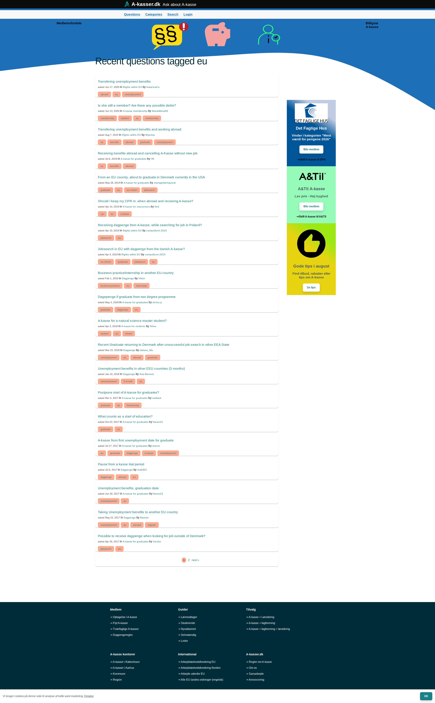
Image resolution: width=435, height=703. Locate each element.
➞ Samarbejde (255, 673)
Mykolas (150, 135)
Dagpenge (128, 278)
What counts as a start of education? (125, 416)
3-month (128, 381)
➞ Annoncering (255, 679)
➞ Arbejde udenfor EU (191, 673)
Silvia (153, 326)
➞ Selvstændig (187, 634)
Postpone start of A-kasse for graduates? (128, 392)
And (157, 206)
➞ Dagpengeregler (121, 634)
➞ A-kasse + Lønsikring (260, 617)
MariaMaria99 (160, 111)
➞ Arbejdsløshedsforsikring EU (196, 661)
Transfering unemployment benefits (124, 81)
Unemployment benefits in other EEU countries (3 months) (141, 368)
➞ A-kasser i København (125, 661)
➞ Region (116, 679)
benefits (114, 142)
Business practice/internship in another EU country (136, 273)
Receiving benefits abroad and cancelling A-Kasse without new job (147, 153)
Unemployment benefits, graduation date (128, 488)
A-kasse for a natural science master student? (132, 320)
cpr (102, 214)
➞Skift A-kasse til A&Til (311, 216)
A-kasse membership (135, 111)
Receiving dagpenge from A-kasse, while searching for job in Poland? (150, 225)
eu (116, 94)
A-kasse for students (133, 326)
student (125, 118)
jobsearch (149, 190)
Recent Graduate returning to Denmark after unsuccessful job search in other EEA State (163, 344)
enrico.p (157, 302)
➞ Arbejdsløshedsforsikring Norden (199, 667)
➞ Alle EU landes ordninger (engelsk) (200, 679)
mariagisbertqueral (165, 182)
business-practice (110, 285)
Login (188, 14)
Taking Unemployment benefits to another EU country (138, 512)
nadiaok (156, 398)
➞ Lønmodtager (187, 617)
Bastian (144, 517)
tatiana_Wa (146, 350)
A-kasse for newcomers (136, 206)
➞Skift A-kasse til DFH (311, 159)
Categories (153, 14)
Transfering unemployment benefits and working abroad (139, 129)
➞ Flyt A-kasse (119, 623)
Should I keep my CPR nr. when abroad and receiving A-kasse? (145, 201)
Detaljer (89, 696)
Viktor (141, 278)
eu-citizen (132, 190)
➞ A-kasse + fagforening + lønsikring (268, 629)
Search (172, 14)
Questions (132, 14)
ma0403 (142, 469)
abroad (104, 94)
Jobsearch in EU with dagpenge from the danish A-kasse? (141, 249)
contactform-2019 (156, 230)
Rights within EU (132, 87)
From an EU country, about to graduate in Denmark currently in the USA (151, 177)
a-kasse (124, 214)
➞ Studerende (186, 623)
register (152, 525)
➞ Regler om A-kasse (259, 661)
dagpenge (122, 309)
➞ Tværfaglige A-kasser (124, 629)
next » (195, 560)
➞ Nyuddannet (187, 629)
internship (141, 285)
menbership (151, 118)
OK (426, 696)
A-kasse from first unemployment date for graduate (136, 440)
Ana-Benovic (147, 374)
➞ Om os (251, 667)
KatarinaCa (152, 87)
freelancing (133, 405)
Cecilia (157, 541)
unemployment (133, 94)
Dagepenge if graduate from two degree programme (137, 297)
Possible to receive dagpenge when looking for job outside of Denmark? (152, 536)
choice (128, 333)
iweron (156, 445)
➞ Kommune (117, 673)
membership (107, 118)
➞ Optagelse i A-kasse (123, 617)
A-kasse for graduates (133, 158)
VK (152, 158)
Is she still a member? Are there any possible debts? (137, 105)
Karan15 (158, 422)
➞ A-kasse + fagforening (260, 623)
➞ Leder (183, 640)
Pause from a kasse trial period (121, 464)
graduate (145, 142)
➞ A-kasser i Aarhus (122, 667)
